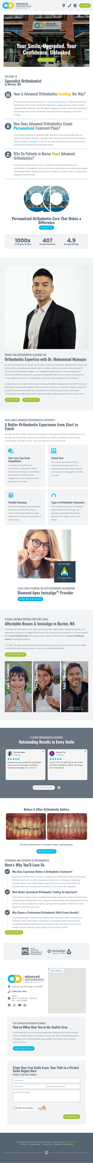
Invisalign (33, 141)
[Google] (24, 1005)
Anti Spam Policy (34, 1144)
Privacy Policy (47, 1144)
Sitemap (23, 1144)
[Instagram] (14, 1005)
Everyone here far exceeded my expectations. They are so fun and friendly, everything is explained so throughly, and (24, 765)
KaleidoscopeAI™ (70, 1142)
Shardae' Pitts (61, 752)
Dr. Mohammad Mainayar (55, 102)
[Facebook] (59, 787)
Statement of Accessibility (63, 1144)
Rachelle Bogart (19, 752)
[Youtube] (19, 1005)
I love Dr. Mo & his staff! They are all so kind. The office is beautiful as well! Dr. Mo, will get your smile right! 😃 (65, 765)
